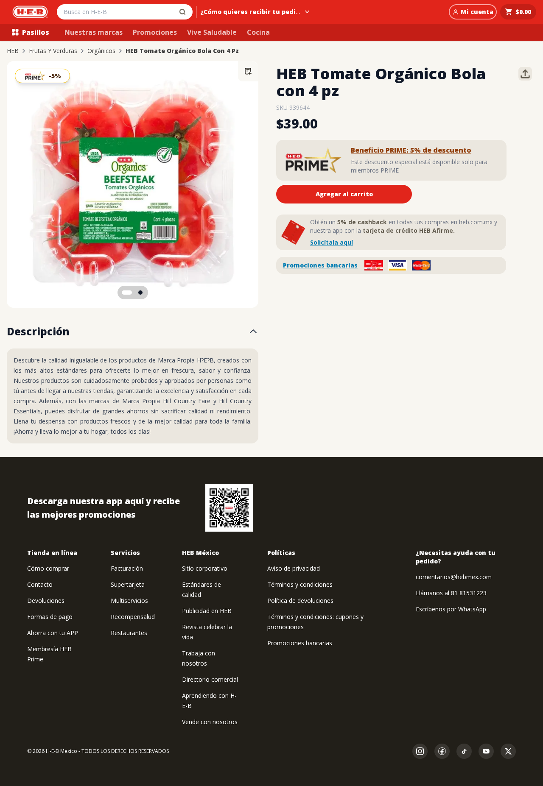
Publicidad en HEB (207, 611)
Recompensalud (133, 617)
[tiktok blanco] (464, 751)
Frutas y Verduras (53, 50)
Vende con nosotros (210, 722)
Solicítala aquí (331, 242)
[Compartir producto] (525, 74)
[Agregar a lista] (248, 71)
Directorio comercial (210, 679)
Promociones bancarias (320, 265)
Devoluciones (45, 600)
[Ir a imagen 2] (140, 292)
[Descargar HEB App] (229, 508)
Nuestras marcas (93, 32)
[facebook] (442, 751)
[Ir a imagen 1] (127, 292)
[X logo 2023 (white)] (508, 751)
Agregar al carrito (344, 194)
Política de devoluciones (300, 600)
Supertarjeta (128, 584)
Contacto (40, 584)
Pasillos (35, 32)
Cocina (258, 32)
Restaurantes (129, 633)
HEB (13, 50)
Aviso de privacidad (293, 568)
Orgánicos (101, 50)
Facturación (127, 568)
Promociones (155, 32)
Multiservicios (129, 600)
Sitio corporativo (204, 568)
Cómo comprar (48, 568)
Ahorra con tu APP (52, 633)
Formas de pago (50, 617)
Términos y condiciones (300, 584)
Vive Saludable (212, 32)
